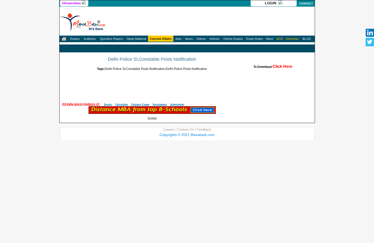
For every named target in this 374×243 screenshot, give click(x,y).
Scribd (152, 118)
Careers (169, 129)
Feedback (203, 129)
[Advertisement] (152, 82)
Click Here (282, 66)
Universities (72, 3)
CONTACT (306, 3)
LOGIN (271, 3)
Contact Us (185, 129)
